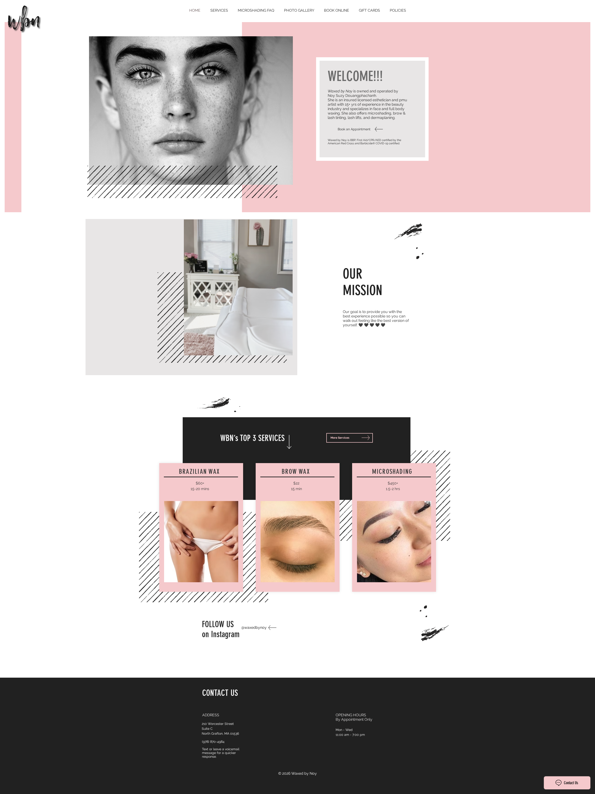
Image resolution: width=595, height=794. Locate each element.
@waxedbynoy (254, 627)
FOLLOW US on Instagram (221, 629)
